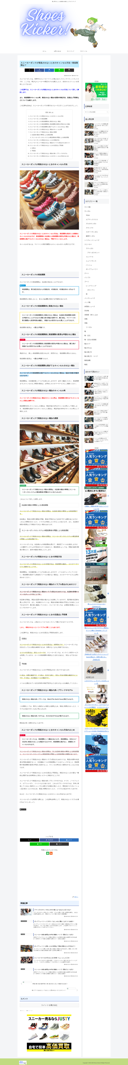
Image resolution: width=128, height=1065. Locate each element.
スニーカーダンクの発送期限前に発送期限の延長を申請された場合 (50, 124)
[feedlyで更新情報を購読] (47, 853)
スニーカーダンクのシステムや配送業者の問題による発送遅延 (50, 137)
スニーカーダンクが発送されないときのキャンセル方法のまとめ (49, 156)
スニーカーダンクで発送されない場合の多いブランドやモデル (48, 153)
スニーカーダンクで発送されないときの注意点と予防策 (46, 145)
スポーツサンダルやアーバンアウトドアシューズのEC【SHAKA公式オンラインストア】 (96, 731)
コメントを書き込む (49, 1005)
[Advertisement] (49, 258)
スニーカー (23, 809)
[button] (69, 70)
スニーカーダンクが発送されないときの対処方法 (44, 140)
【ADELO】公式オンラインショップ (96, 654)
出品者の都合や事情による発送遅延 (42, 135)
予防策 (34, 150)
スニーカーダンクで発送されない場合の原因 (43, 132)
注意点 (34, 148)
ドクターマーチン (103, 707)
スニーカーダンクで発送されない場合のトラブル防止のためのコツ (50, 143)
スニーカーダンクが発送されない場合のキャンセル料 (46, 129)
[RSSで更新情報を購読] (51, 853)
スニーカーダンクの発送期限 (38, 119)
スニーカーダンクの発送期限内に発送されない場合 (45, 121)
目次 (46, 112)
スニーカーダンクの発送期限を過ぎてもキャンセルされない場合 (49, 127)
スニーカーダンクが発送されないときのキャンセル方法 (46, 116)
